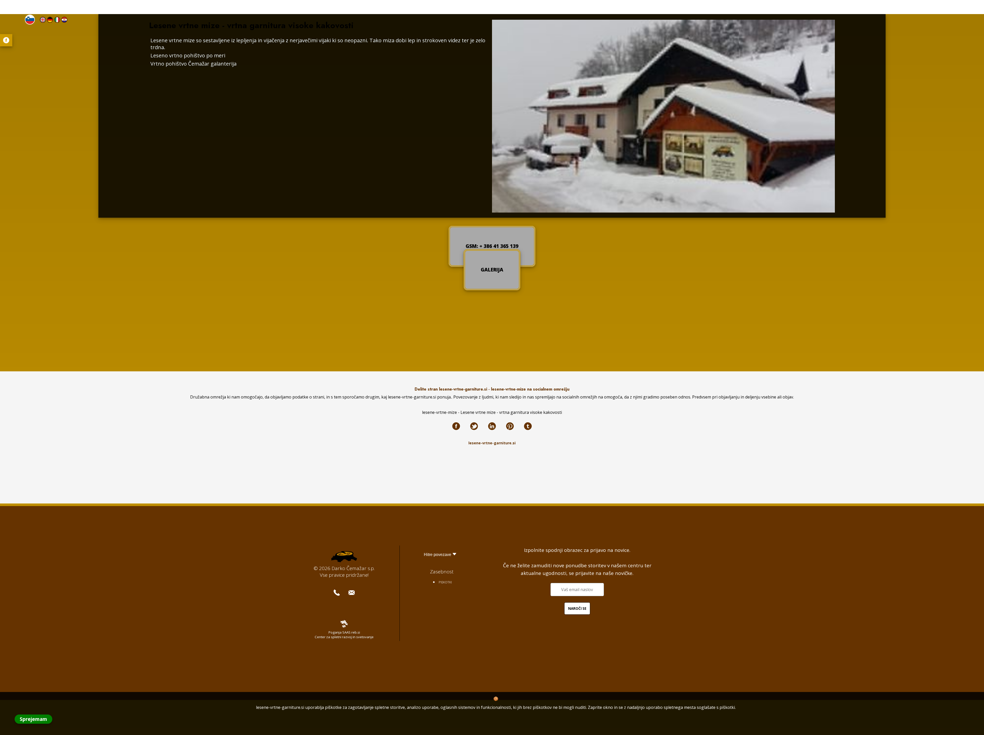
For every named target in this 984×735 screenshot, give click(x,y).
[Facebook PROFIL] (6, 40)
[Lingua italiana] (57, 19)
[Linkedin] (492, 426)
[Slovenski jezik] (29, 19)
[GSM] (337, 593)
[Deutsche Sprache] (50, 19)
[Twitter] (474, 426)
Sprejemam (33, 719)
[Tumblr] (528, 426)
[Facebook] (456, 426)
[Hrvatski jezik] (64, 19)
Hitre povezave (437, 554)
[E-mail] (351, 593)
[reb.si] (344, 626)
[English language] (42, 19)
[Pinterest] (510, 426)
